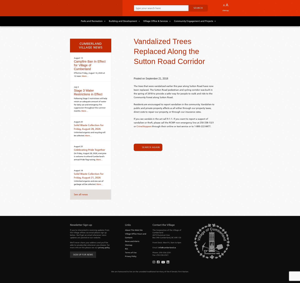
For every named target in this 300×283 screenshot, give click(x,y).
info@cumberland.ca (167, 247)
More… (85, 76)
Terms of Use (131, 252)
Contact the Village (163, 224)
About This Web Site (134, 230)
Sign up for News (83, 254)
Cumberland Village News (90, 45)
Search (198, 8)
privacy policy (104, 247)
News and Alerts (132, 241)
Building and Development (123, 21)
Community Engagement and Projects (193, 21)
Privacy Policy (130, 256)
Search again (151, 147)
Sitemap (225, 11)
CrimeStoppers (144, 126)
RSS (126, 249)
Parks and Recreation (92, 21)
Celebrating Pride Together (89, 149)
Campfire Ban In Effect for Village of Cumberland (90, 65)
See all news (81, 194)
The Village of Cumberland (93, 8)
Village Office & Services (155, 21)
